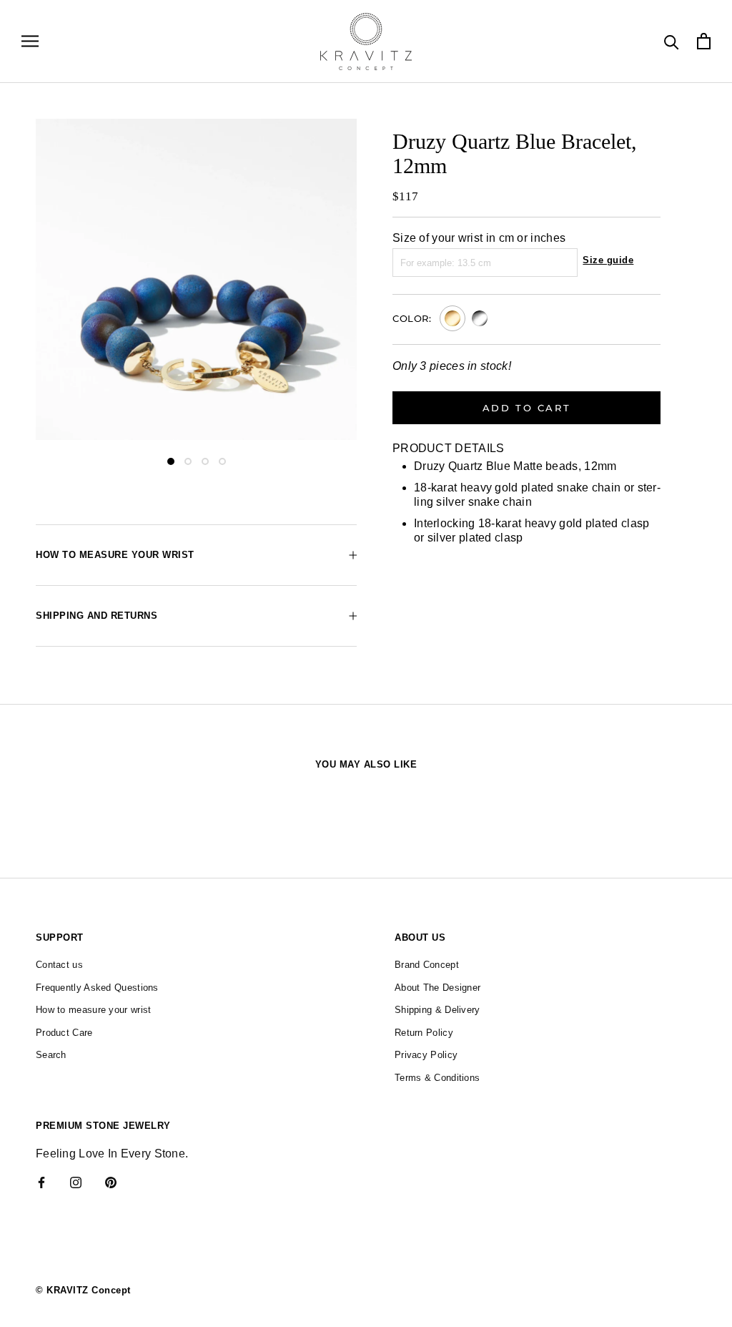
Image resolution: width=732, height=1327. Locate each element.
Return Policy (424, 1032)
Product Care (64, 1032)
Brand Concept (427, 964)
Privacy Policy (426, 1054)
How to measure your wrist (115, 554)
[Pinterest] (111, 1182)
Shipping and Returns (96, 615)
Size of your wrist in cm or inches (478, 238)
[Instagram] (75, 1182)
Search (51, 1054)
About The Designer (437, 987)
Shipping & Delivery (437, 1009)
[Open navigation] (30, 41)
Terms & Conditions (437, 1077)
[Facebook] (41, 1182)
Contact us (59, 964)
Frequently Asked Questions (97, 987)
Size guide (608, 260)
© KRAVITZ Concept (83, 1290)
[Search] (671, 41)
